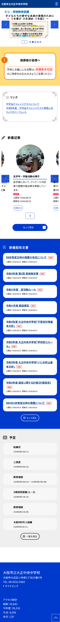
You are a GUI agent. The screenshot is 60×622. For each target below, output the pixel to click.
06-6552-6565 (17, 582)
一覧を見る (31, 536)
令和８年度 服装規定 (18, 305)
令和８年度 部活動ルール (21, 289)
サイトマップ (11, 586)
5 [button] (40, 42)
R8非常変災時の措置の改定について (26, 257)
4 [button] (38, 42)
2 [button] (33, 42)
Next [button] (55, 25)
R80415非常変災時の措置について (25, 403)
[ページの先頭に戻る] (56, 618)
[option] (30, 24)
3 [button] (35, 42)
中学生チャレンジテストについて (22, 104)
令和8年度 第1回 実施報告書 (22, 273)
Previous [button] (5, 25)
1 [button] (30, 42)
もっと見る (28, 227)
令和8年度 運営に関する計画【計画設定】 (28, 382)
